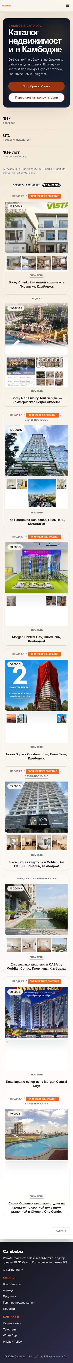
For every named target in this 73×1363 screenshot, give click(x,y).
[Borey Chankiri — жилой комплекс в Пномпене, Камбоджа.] (36, 226)
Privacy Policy (12, 1341)
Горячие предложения (44, 196)
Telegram (9, 1329)
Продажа (18, 196)
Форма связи (12, 1323)
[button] (14, 263)
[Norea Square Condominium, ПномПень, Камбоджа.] (36, 684)
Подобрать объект (36, 86)
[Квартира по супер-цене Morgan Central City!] (36, 1012)
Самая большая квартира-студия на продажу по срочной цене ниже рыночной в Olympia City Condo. (36, 1207)
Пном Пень (37, 275)
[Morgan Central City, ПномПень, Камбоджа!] (36, 567)
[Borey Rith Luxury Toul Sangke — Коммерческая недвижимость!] (36, 328)
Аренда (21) (33, 185)
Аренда (8, 1290)
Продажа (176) (51, 185)
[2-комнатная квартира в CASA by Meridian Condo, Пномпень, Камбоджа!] (36, 909)
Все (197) (18, 185)
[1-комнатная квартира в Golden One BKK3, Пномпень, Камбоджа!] (36, 806)
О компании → (13, 1269)
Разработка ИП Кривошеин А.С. (49, 1356)
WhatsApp (10, 1335)
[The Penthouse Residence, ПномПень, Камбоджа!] (36, 450)
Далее (59, 1231)
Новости (9, 1308)
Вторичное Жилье (36, 420)
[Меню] (67, 5)
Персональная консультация (36, 97)
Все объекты (12, 1284)
